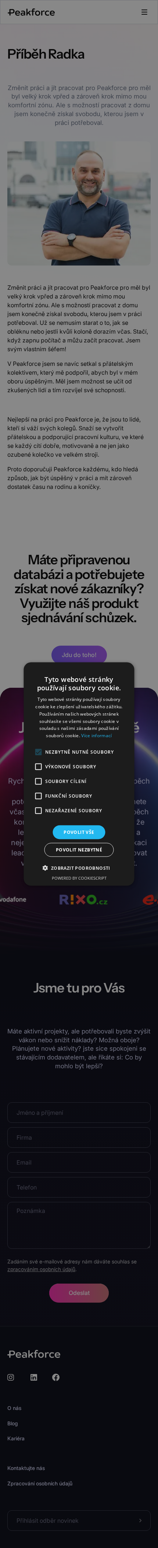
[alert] (79, 774)
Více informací (96, 735)
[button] (79, 868)
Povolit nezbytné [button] (79, 850)
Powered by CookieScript (79, 878)
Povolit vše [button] (79, 832)
